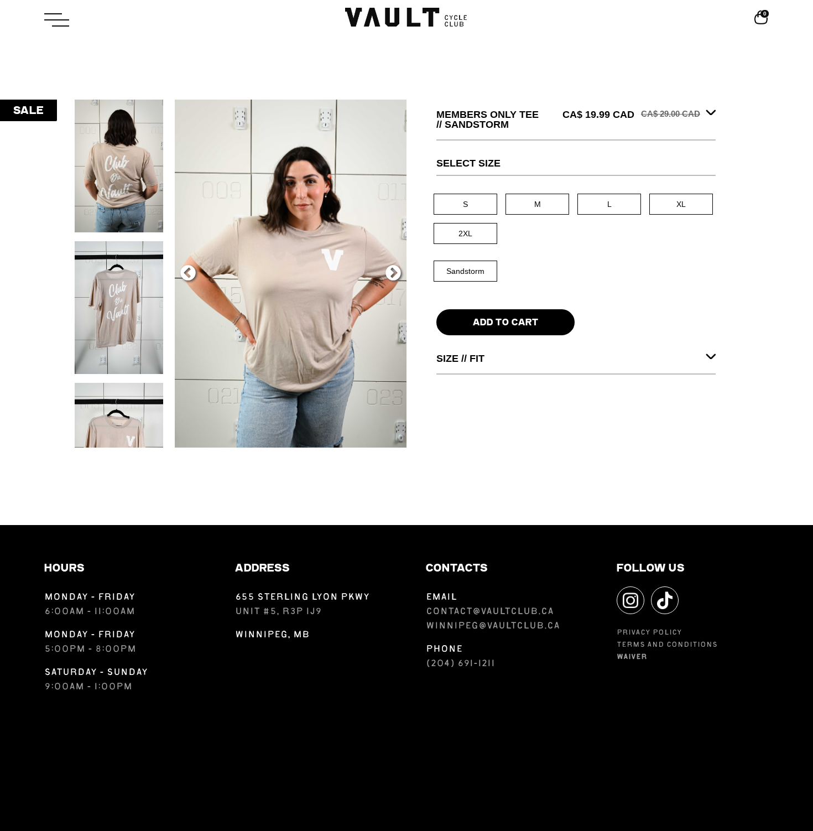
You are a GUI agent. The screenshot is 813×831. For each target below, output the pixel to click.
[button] (110, 20)
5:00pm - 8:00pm (90, 650)
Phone (444, 650)
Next (393, 273)
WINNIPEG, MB (272, 635)
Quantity (452, 301)
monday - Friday (89, 598)
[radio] (465, 204)
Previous (188, 273)
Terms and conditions (667, 645)
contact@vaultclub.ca (490, 612)
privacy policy (649, 633)
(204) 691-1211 (460, 664)
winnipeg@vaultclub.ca (493, 626)
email (441, 598)
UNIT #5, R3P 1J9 (278, 612)
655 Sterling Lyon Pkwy (302, 598)
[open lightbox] (119, 166)
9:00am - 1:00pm (88, 687)
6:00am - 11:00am (90, 612)
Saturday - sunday (96, 673)
